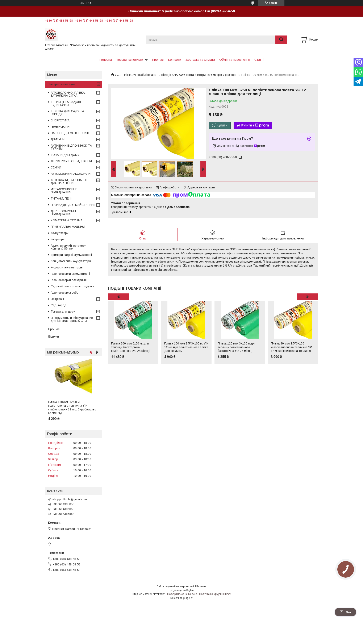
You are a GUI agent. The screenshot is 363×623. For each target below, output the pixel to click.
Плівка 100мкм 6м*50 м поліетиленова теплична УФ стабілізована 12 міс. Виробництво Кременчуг (72, 407)
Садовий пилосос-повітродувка (72, 286)
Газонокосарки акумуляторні (70, 273)
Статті (258, 59)
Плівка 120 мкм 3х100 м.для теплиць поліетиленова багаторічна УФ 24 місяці (237, 347)
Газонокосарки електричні (69, 280)
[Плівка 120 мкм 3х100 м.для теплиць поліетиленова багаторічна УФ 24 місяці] (239, 320)
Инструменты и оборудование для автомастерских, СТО (72, 319)
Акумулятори (59, 233)
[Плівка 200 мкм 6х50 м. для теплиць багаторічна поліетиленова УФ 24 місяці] (133, 320)
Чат (348, 612)
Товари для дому (63, 311)
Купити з (247, 125)
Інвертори (57, 239)
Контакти (174, 59)
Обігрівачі (57, 299)
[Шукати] (281, 39)
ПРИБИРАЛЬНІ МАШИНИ (68, 226)
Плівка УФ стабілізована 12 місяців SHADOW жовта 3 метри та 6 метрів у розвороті (180, 74)
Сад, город (58, 305)
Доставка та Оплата (200, 59)
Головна (105, 59)
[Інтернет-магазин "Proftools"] (93, 34)
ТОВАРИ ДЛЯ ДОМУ (65, 154)
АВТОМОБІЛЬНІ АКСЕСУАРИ (71, 173)
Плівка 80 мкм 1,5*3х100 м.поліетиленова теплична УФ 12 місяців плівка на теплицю (291, 347)
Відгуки (53, 336)
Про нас (158, 59)
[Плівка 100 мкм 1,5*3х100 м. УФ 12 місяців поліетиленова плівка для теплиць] (186, 320)
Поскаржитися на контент (182, 594)
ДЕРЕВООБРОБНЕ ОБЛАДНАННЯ (64, 212)
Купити (222, 125)
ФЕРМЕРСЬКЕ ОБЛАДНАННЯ (71, 161)
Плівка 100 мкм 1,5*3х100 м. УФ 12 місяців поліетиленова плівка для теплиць (186, 347)
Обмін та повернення (234, 59)
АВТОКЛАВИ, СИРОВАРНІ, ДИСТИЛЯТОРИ (69, 181)
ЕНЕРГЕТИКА (60, 120)
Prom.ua (201, 586)
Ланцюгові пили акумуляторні (71, 261)
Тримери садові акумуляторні (71, 254)
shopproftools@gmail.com (69, 499)
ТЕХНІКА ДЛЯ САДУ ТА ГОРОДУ (67, 112)
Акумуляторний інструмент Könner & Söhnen (69, 247)
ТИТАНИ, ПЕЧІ (61, 198)
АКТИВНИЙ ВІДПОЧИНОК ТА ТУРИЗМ (71, 147)
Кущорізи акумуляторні (67, 267)
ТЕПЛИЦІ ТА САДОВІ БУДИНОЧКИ (66, 103)
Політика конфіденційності (215, 594)
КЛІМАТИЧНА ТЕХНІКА (66, 220)
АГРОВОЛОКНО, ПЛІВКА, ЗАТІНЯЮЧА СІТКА (68, 94)
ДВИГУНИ (57, 139)
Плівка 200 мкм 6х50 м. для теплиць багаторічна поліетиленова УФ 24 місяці (130, 347)
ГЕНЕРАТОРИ (60, 126)
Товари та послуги (129, 59)
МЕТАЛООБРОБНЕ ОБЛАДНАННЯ (64, 191)
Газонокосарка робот (65, 292)
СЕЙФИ (56, 167)
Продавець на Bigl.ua (181, 590)
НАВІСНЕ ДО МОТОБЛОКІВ (70, 133)
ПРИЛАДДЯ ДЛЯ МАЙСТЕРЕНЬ (73, 204)
